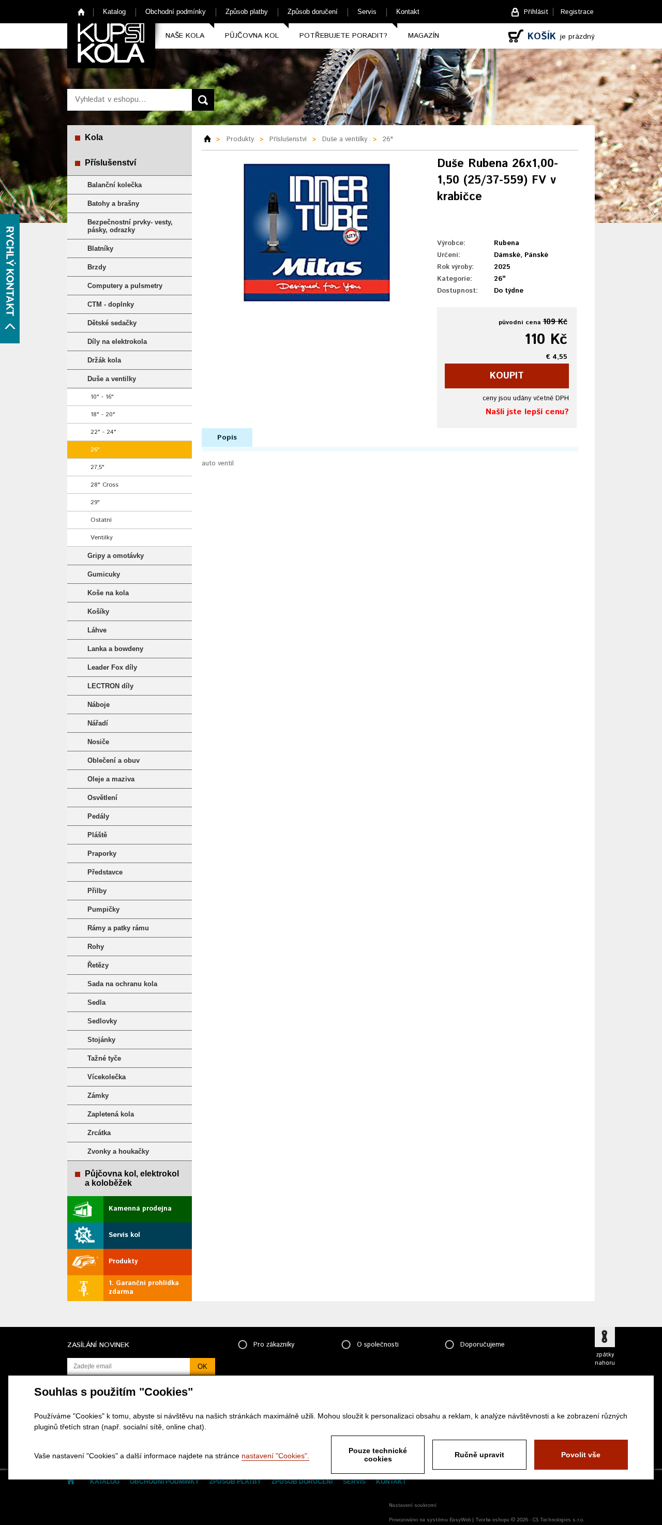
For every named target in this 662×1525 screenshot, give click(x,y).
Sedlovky (102, 1021)
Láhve (97, 630)
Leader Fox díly (112, 667)
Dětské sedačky (112, 323)
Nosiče (98, 742)
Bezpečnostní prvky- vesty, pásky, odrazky (130, 226)
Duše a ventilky (111, 379)
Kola (94, 137)
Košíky (98, 611)
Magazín (423, 36)
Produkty (123, 1261)
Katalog (114, 12)
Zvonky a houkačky (118, 1151)
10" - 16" (102, 396)
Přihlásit (536, 12)
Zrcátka (99, 1133)
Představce (105, 872)
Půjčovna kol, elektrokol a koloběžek (132, 1178)
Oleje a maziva (110, 779)
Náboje (98, 704)
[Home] (211, 139)
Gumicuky (103, 574)
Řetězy (98, 965)
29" (95, 502)
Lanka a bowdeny (115, 649)
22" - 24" (103, 432)
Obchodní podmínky (175, 12)
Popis (227, 437)
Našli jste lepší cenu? (527, 412)
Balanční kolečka (114, 185)
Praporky (101, 853)
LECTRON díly (110, 686)
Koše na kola (108, 593)
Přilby (97, 891)
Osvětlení (102, 798)
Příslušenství (110, 162)
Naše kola (185, 36)
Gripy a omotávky (115, 556)
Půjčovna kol (252, 36)
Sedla (96, 1002)
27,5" (97, 467)
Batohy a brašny (113, 203)
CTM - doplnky (110, 304)
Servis (367, 12)
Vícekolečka (106, 1077)
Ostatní (101, 520)
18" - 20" (103, 414)
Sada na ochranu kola (122, 984)
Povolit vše (580, 1455)
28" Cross (104, 484)
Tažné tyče (104, 1058)
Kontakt (407, 12)
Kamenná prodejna (140, 1209)
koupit (507, 376)
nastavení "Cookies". (275, 1456)
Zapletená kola (110, 1114)
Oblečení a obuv (113, 760)
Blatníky (100, 248)
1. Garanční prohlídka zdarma (144, 1287)
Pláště (97, 835)
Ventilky (102, 537)
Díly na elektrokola (117, 341)
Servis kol (124, 1235)
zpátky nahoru (605, 1359)
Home (81, 11)
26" (95, 449)
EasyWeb (460, 1519)
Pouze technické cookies (378, 1454)
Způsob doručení (313, 12)
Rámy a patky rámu (118, 928)
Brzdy (96, 267)
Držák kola (104, 360)
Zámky (98, 1095)
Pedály (98, 816)
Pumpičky (103, 909)
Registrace (577, 12)
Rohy (95, 946)
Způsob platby (246, 12)
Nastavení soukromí (413, 1505)
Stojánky (101, 1040)
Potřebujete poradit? (343, 36)
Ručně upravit (479, 1455)
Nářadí (97, 723)
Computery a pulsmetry (124, 286)
